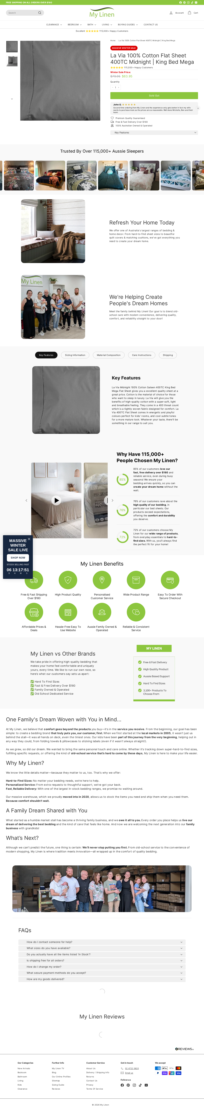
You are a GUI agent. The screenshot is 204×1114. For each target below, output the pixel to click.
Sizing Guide (58, 1085)
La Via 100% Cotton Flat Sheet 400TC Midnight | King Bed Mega (147, 40)
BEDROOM (73, 24)
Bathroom (22, 1076)
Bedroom (22, 1072)
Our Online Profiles (61, 1076)
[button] (110, 108)
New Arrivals (24, 1068)
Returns (90, 1076)
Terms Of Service (94, 1089)
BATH (91, 24)
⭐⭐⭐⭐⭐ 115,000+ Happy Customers (131, 67)
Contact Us (91, 1080)
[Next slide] (112, 500)
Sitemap (56, 1080)
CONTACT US (151, 24)
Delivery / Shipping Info (97, 1072)
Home (112, 40)
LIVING (106, 24)
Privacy (89, 1085)
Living (20, 1080)
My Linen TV (58, 1068)
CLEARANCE (53, 24)
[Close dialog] (29, 539)
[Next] (12, 98)
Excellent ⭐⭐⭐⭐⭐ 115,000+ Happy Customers (102, 31)
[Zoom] (60, 81)
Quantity (115, 81)
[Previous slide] (26, 500)
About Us (91, 1068)
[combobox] (25, 13)
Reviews (56, 1089)
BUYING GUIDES (126, 24)
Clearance (22, 1089)
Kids (20, 1085)
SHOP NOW (18, 557)
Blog (54, 1072)
